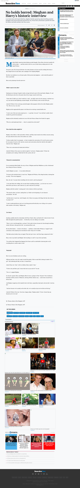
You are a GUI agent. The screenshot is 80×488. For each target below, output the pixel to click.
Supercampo (50, 477)
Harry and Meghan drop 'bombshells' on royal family (17, 453)
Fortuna (34, 477)
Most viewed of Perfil (66, 35)
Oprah (42, 316)
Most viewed (61, 8)
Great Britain (15, 316)
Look (61, 477)
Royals (31, 316)
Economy (29, 3)
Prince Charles (35, 312)
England (26, 316)
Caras (20, 477)
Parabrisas (44, 477)
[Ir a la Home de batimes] (40, 471)
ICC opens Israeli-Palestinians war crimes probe (16, 460)
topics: (8, 314)
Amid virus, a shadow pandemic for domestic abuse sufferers (18, 456)
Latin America (35, 3)
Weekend (56, 477)
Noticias (29, 477)
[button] (54, 30)
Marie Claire (24, 477)
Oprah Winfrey (22, 312)
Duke (34, 316)
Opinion (53, 3)
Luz (64, 477)
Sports (49, 3)
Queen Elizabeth (29, 312)
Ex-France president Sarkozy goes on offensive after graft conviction (19, 462)
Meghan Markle (9, 312)
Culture (44, 3)
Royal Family (9, 316)
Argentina (24, 3)
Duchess (38, 316)
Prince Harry (16, 312)
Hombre (39, 477)
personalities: (10, 311)
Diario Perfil (14, 477)
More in (7, 432)
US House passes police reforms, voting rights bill (16, 458)
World (40, 3)
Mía (67, 477)
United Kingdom (21, 316)
